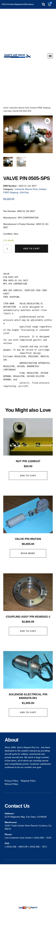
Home (5, 108)
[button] (43, 4)
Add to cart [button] (28, 476)
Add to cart (31, 248)
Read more (28, 553)
